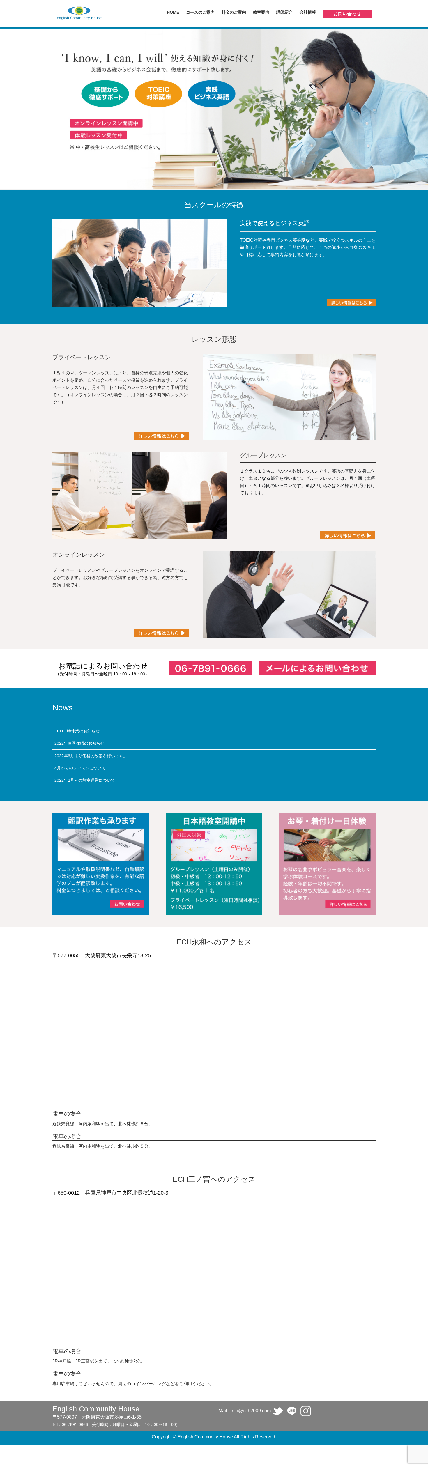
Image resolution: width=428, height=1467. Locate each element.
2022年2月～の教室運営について (84, 780)
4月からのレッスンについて (80, 768)
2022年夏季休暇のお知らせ (79, 743)
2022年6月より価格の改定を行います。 (90, 755)
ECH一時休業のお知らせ (77, 731)
